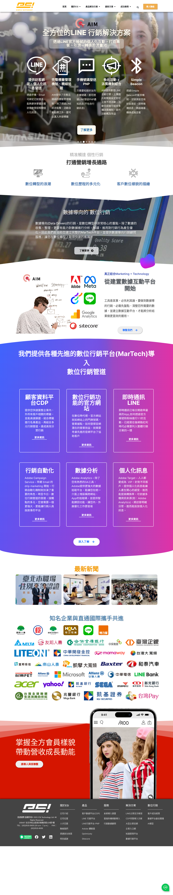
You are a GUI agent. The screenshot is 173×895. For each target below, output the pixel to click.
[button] (138, 7)
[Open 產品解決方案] (99, 6)
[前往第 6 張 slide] (92, 142)
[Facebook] (36, 837)
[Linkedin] (50, 837)
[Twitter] (43, 837)
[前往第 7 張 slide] (95, 142)
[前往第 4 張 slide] (87, 142)
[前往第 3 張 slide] (83, 142)
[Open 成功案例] (130, 6)
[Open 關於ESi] (80, 6)
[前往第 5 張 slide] (89, 142)
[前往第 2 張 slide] (81, 142)
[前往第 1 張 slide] (78, 142)
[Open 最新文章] (115, 6)
